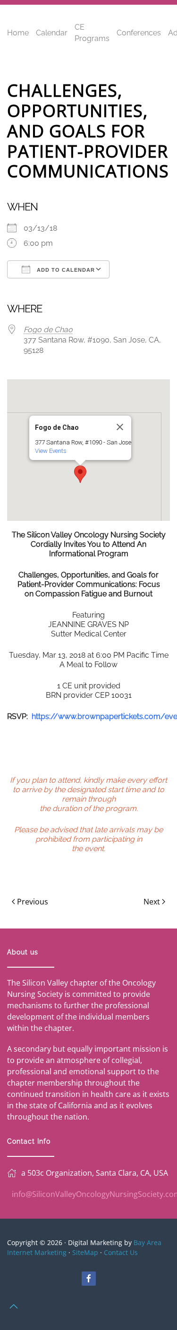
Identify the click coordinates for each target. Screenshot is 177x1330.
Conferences (139, 32)
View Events (51, 450)
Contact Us (121, 1252)
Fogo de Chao (48, 329)
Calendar (51, 32)
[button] (80, 474)
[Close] (120, 427)
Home (18, 32)
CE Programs (92, 33)
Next (151, 901)
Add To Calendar (65, 270)
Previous (32, 901)
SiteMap (85, 1252)
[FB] (89, 1278)
